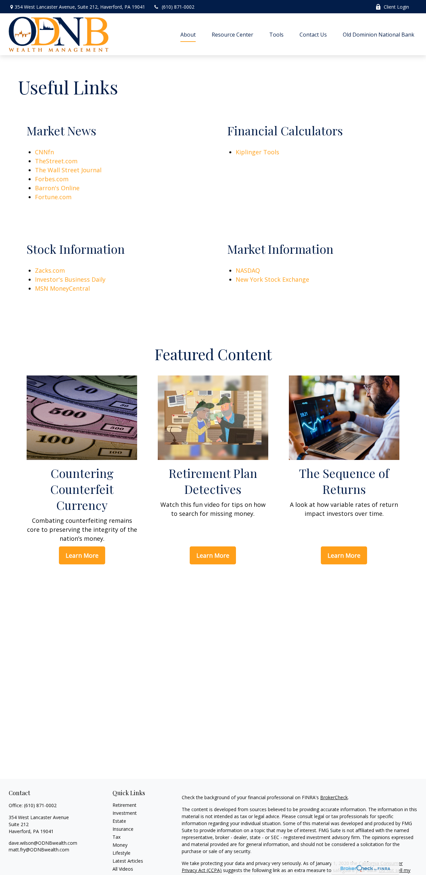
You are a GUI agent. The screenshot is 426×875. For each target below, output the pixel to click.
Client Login (396, 7)
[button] (188, 34)
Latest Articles (127, 861)
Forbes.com (52, 179)
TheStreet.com (56, 161)
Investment (124, 813)
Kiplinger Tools (257, 152)
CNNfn (44, 152)
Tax (116, 837)
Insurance (122, 829)
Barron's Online (57, 188)
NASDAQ (248, 270)
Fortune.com (53, 197)
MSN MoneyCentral (62, 288)
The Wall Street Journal (68, 170)
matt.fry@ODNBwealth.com (39, 849)
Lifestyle (121, 853)
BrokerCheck (334, 797)
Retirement (124, 805)
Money (119, 845)
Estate (119, 821)
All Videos (122, 869)
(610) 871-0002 (178, 7)
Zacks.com (50, 270)
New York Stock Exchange (272, 279)
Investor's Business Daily (70, 279)
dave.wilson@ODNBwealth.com (43, 843)
